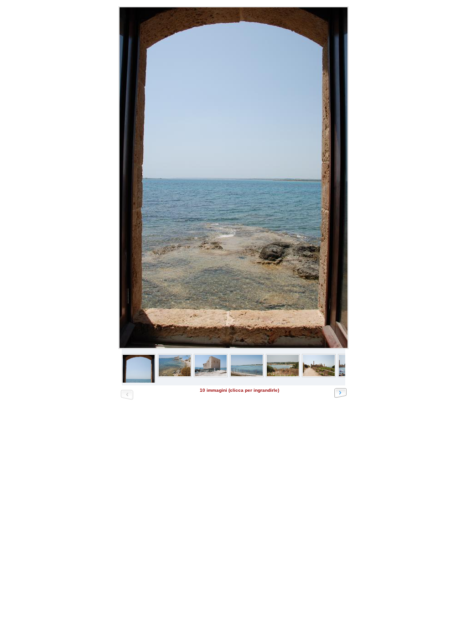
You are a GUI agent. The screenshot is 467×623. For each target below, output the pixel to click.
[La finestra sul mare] (233, 177)
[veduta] (283, 375)
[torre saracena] (211, 375)
